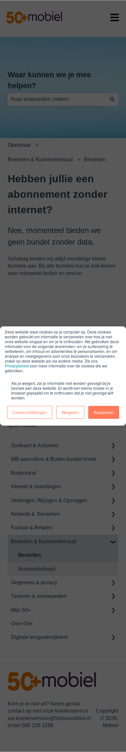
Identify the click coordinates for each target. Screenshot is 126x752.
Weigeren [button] (70, 412)
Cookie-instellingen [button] (30, 412)
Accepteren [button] (104, 412)
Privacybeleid (17, 365)
